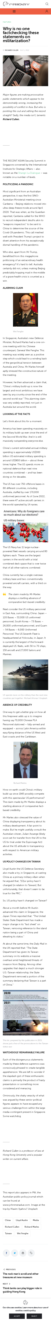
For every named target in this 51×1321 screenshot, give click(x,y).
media (36, 1220)
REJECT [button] (34, 1316)
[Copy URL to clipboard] (31, 1253)
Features (7, 22)
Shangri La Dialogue (29, 172)
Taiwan (8, 1233)
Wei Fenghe (22, 1233)
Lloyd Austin (22, 1220)
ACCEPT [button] (17, 1316)
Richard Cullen (12, 1227)
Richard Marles (32, 1227)
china (8, 1220)
